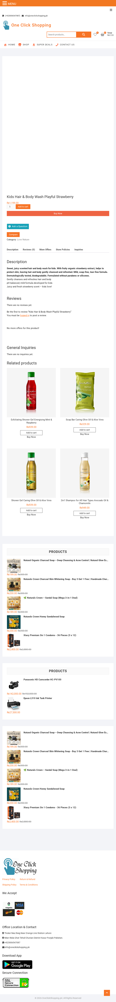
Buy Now (58, 213)
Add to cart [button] (31, 433)
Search (83, 35)
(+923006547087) (12, 16)
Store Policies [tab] (63, 249)
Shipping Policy (9, 885)
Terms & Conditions (29, 885)
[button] (5, 3)
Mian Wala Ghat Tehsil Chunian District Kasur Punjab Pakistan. (33, 938)
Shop (26, 44)
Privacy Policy (8, 879)
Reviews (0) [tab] (29, 249)
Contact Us (67, 44)
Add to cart (23, 206)
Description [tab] (12, 249)
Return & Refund (27, 879)
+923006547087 (12, 942)
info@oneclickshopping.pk (36, 16)
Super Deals (44, 44)
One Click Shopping (31, 25)
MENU (12, 4)
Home (11, 44)
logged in (24, 315)
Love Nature (23, 239)
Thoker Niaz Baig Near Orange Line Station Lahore (27, 933)
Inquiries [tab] (78, 249)
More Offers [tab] (45, 249)
